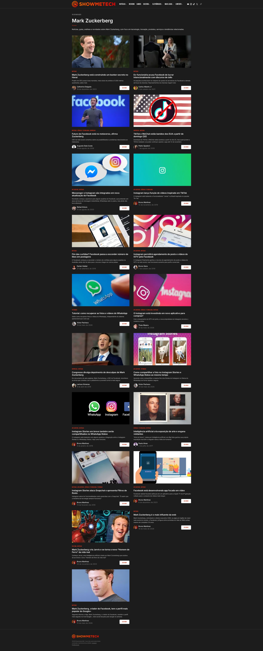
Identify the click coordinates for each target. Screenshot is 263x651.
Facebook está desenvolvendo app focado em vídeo (159, 490)
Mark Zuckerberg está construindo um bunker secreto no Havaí (100, 76)
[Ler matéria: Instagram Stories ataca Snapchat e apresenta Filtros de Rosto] (100, 467)
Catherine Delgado (84, 87)
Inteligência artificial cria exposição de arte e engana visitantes (159, 432)
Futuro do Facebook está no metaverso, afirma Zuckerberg (95, 135)
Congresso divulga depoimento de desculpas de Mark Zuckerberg (98, 373)
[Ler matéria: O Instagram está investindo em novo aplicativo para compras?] (162, 290)
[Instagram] (191, 4)
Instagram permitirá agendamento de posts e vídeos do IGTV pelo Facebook (161, 255)
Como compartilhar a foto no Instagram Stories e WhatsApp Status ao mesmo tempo (157, 373)
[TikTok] (194, 4)
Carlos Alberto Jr (145, 87)
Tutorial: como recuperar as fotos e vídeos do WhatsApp (99, 313)
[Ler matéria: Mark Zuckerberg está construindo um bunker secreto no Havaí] (100, 51)
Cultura (74, 546)
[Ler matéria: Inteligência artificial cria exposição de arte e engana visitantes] (162, 408)
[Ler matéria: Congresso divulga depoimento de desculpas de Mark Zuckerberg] (100, 349)
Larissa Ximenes (83, 384)
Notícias (74, 71)
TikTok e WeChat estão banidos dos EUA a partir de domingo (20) (158, 135)
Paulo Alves (143, 443)
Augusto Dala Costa (84, 146)
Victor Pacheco (83, 323)
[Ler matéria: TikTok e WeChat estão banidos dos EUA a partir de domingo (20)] (162, 111)
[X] (197, 4)
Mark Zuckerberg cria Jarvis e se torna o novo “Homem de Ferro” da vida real (100, 550)
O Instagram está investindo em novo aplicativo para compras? (159, 314)
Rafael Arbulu (82, 207)
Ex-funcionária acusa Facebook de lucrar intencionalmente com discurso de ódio (154, 76)
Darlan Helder (82, 266)
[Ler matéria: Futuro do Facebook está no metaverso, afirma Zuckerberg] (100, 111)
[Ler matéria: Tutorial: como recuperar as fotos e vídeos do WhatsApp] (100, 290)
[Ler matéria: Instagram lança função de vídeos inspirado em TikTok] (162, 170)
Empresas (93, 131)
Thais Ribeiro (143, 325)
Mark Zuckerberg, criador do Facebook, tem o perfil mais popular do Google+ (100, 609)
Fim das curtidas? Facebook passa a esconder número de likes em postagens (100, 255)
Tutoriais (74, 310)
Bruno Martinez (144, 202)
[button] (201, 4)
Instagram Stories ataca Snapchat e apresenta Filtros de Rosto (99, 491)
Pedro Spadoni (144, 146)
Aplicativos (75, 190)
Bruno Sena (143, 266)
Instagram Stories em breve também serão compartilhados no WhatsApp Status (93, 432)
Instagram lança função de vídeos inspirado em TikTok (160, 193)
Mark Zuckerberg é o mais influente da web (155, 515)
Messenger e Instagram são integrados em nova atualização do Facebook (95, 194)
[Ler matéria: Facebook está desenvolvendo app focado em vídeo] (162, 467)
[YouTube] (188, 4)
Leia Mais (124, 88)
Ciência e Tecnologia (83, 131)
